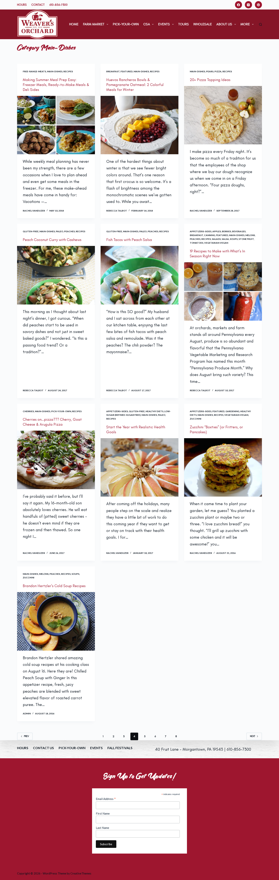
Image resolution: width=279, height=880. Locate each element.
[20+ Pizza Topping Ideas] (223, 115)
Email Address (106, 799)
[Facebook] (238, 4)
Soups (234, 239)
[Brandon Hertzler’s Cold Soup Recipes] (56, 621)
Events (164, 24)
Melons (250, 235)
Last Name (102, 827)
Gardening (232, 411)
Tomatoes (196, 242)
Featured (127, 71)
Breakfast (113, 71)
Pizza (217, 71)
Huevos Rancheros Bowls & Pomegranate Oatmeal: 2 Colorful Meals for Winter (135, 84)
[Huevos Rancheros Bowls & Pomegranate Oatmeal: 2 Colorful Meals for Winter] (139, 125)
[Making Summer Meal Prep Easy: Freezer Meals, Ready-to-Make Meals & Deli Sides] (56, 125)
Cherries (28, 411)
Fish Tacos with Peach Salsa (129, 239)
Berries (226, 231)
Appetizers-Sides (200, 231)
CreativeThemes (80, 873)
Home (73, 24)
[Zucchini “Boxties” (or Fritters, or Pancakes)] (223, 467)
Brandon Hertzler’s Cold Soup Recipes (54, 585)
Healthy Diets (154, 411)
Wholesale (202, 24)
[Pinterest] (258, 4)
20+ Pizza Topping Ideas (210, 79)
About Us (224, 24)
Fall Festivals (119, 748)
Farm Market (93, 24)
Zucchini (195, 418)
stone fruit (246, 239)
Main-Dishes (54, 71)
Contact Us (43, 748)
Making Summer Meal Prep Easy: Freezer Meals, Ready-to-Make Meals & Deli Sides (56, 84)
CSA (146, 24)
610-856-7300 (58, 4)
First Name (103, 813)
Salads (216, 239)
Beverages (239, 231)
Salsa (225, 239)
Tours (183, 24)
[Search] (260, 24)
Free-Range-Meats (34, 71)
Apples (216, 231)
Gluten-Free (31, 231)
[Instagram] (248, 4)
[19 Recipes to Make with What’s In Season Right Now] (223, 291)
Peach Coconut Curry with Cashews (52, 239)
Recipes (68, 71)
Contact (38, 4)
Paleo (59, 231)
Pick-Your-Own (126, 24)
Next (252, 736)
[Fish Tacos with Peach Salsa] (139, 275)
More (245, 24)
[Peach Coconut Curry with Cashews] (56, 275)
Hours (22, 4)
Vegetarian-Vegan (216, 242)
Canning (209, 235)
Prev (26, 736)
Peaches (69, 231)
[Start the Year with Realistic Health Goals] (139, 467)
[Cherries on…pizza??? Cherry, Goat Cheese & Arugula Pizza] (56, 460)
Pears (210, 71)
